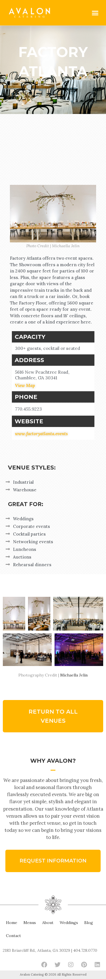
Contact (13, 935)
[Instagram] (71, 964)
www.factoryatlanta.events (41, 433)
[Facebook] (44, 964)
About (47, 922)
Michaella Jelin (74, 675)
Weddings (69, 922)
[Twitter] (57, 964)
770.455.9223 (28, 409)
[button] (95, 12)
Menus (29, 922)
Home (11, 922)
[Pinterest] (84, 964)
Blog (88, 922)
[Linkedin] (97, 964)
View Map (25, 385)
